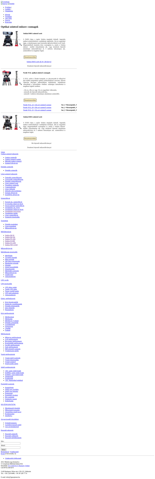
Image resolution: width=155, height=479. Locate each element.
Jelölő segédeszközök (8, 367)
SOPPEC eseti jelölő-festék (14, 375)
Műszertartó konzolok (12, 410)
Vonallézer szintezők (12, 185)
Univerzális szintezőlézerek (14, 179)
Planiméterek (9, 310)
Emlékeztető (14, 452)
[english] (11, 4)
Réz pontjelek (9, 397)
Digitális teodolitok (11, 224)
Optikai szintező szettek (13, 159)
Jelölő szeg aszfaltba (12, 389)
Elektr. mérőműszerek (8, 298)
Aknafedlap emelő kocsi (13, 412)
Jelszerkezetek (10, 269)
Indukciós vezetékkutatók (13, 304)
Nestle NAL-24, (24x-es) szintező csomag (37, 105)
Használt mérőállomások (13, 438)
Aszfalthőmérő (10, 324)
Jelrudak (8, 265)
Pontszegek (9, 393)
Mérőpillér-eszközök (12, 271)
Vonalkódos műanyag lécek (14, 209)
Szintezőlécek (5, 198)
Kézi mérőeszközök (7, 313)
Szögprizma (9, 326)
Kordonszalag (9, 414)
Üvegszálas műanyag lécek (14, 204)
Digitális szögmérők (11, 323)
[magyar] (4, 4)
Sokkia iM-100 (10, 237)
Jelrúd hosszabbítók (11, 267)
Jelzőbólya (8, 416)
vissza (3, 152)
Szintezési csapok (11, 399)
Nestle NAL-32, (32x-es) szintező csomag (37, 110)
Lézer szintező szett (11, 183)
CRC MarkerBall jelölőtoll (14, 380)
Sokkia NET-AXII (11, 245)
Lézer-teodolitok (10, 226)
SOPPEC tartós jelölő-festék (14, 373)
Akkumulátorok (10, 276)
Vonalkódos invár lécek (13, 211)
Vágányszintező (10, 362)
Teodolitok (4, 221)
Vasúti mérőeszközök (8, 354)
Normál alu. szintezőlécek (13, 202)
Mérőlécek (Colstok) (12, 321)
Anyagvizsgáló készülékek (10, 419)
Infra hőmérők (10, 308)
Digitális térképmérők (12, 306)
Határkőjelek (9, 387)
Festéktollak (9, 378)
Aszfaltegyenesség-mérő (13, 425)
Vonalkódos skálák (11, 213)
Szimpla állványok (11, 193)
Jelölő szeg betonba (11, 391)
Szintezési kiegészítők (12, 217)
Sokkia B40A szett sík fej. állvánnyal (39, 62)
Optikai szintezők (11, 157)
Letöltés (7, 9)
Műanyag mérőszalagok (13, 337)
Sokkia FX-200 (10, 239)
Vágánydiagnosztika (12, 360)
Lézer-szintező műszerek (9, 174)
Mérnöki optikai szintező (13, 161)
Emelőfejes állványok (12, 195)
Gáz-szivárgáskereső (12, 427)
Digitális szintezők (7, 167)
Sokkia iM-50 (9, 235)
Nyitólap (8, 7)
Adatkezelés (9, 275)
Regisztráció (5, 452)
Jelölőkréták (9, 376)
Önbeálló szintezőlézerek (13, 177)
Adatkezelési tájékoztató (13, 458)
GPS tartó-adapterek (12, 293)
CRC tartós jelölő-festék (13, 371)
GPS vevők (5, 280)
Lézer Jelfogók (10, 189)
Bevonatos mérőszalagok (13, 341)
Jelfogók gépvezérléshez (13, 191)
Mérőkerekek (9, 317)
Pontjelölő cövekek (11, 395)
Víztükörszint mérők (12, 351)
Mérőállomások (6, 232)
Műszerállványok (11, 228)
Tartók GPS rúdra (11, 289)
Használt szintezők (11, 434)
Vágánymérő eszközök (12, 358)
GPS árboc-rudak (11, 287)
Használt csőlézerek (11, 436)
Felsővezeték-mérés (11, 364)
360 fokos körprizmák (12, 261)
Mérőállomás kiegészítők (9, 252)
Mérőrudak (8, 319)
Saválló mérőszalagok (12, 345)
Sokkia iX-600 (10, 241)
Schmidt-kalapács (11, 423)
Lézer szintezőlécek (11, 215)
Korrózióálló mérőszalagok (14, 343)
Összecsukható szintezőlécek (14, 206)
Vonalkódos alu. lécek (12, 208)
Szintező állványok (11, 163)
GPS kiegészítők (6, 284)
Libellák (8, 328)
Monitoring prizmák (11, 263)
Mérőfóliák (8, 256)
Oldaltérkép (9, 11)
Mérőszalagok (5, 334)
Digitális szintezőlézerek (13, 181)
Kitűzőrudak (9, 401)
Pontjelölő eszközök (7, 384)
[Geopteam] (5, 2)
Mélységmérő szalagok (12, 349)
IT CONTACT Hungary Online (19, 466)
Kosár (3, 454)
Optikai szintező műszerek (9, 154)
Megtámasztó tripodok (12, 408)
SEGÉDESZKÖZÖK (8, 404)
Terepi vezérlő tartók (12, 291)
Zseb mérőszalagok (11, 347)
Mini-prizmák (9, 259)
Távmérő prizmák (11, 257)
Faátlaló (7, 330)
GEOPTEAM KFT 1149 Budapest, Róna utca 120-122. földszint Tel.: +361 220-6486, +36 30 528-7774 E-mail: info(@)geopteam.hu (16, 472)
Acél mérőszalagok (11, 339)
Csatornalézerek (10, 187)
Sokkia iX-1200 (10, 243)
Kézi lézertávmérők (11, 302)
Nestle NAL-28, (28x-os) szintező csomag (37, 107)
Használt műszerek (7, 430)
